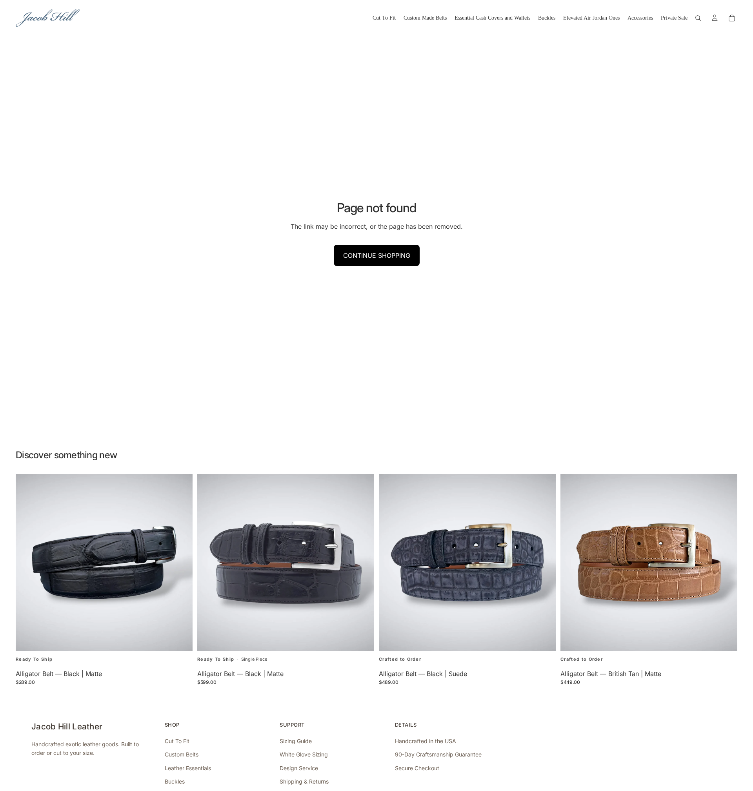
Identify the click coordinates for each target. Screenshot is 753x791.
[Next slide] (181, 562)
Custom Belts (181, 754)
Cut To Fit (177, 741)
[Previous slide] (27, 562)
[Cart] (731, 18)
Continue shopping (376, 255)
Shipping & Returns (304, 781)
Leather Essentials (188, 768)
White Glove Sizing (304, 754)
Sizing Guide (296, 741)
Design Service (299, 768)
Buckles (175, 781)
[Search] (698, 18)
